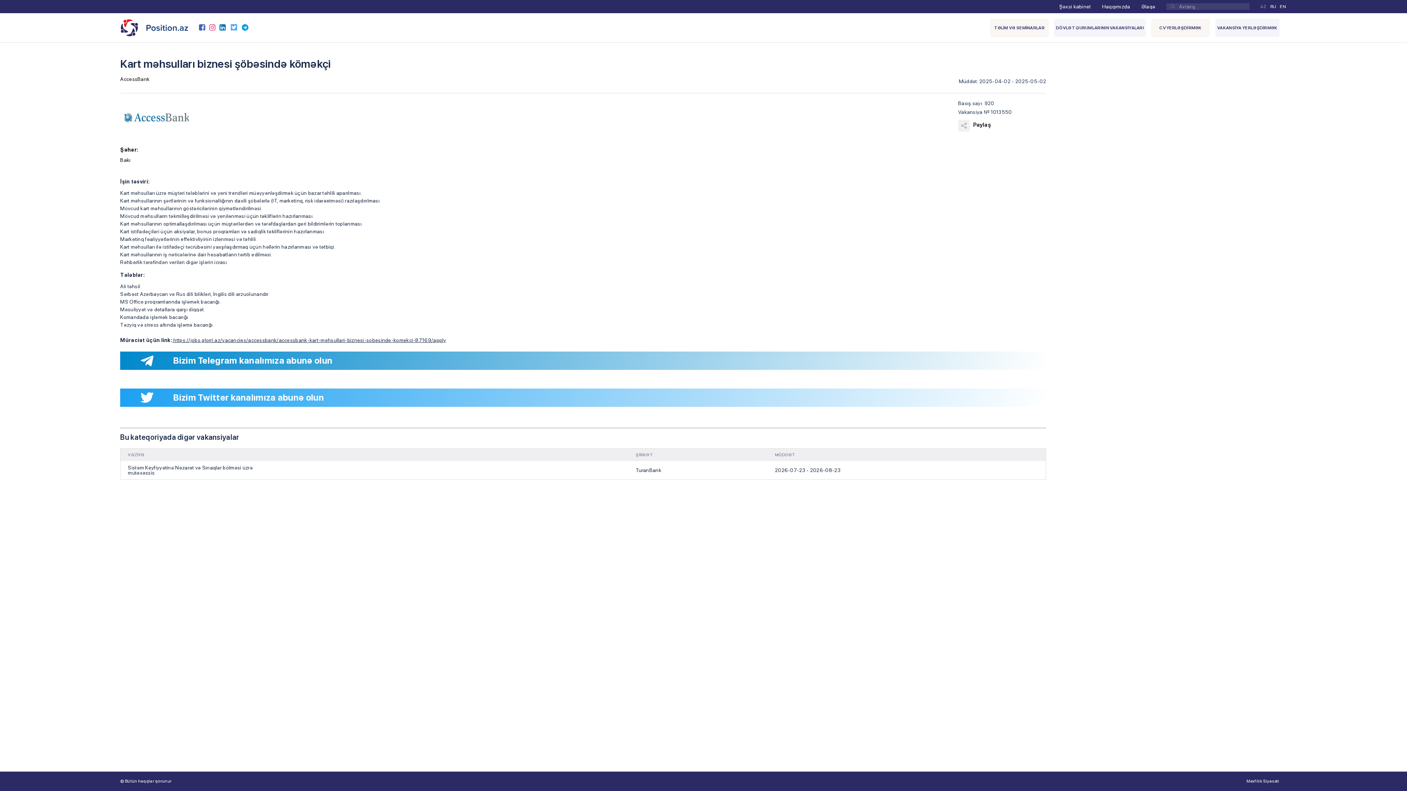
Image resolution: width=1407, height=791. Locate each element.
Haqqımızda (1116, 7)
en (1283, 6)
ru (1273, 6)
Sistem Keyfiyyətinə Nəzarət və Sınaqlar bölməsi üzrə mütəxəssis (190, 470)
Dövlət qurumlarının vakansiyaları (1100, 27)
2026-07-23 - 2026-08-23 (808, 470)
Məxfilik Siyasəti (1263, 781)
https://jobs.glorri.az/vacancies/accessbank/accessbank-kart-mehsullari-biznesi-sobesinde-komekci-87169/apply (309, 340)
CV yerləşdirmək (1180, 27)
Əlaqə (1148, 7)
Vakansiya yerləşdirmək (1247, 27)
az (1263, 6)
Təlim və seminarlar (1019, 27)
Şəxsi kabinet (1075, 7)
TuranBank (648, 470)
